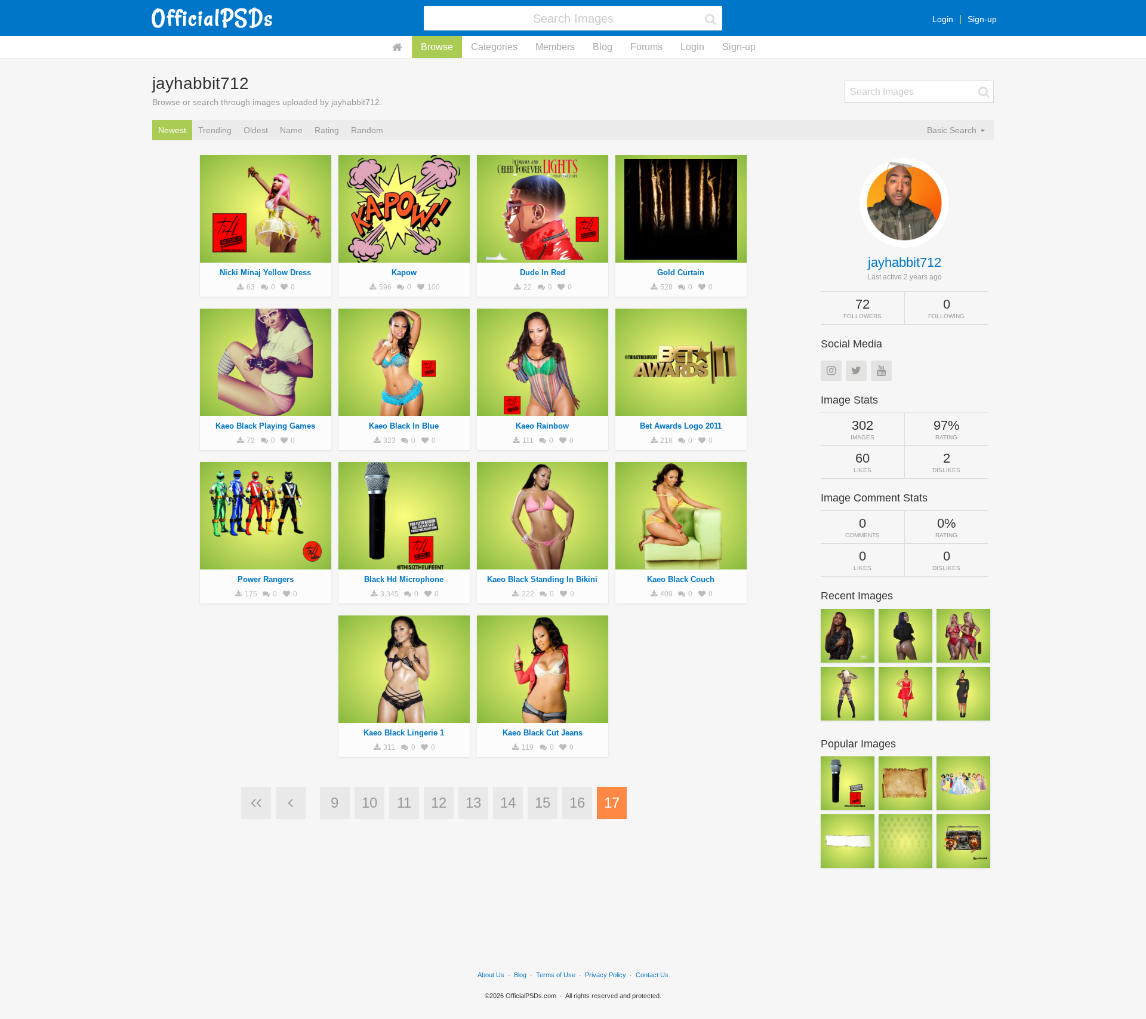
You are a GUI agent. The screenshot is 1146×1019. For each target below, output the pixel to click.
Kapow (404, 272)
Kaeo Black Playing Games (265, 425)
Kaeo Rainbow (542, 425)
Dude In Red (542, 272)
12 (438, 803)
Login (942, 19)
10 (369, 803)
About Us (491, 974)
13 (473, 803)
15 (542, 803)
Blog (602, 47)
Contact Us (652, 974)
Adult (265, 256)
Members (555, 47)
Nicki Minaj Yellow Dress (265, 272)
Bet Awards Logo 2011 (681, 425)
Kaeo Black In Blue (404, 425)
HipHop (681, 256)
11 (404, 803)
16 (577, 803)
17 (612, 803)
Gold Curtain (680, 272)
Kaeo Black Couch (680, 579)
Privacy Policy (605, 974)
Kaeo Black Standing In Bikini (542, 579)
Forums (646, 47)
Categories (494, 47)
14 (508, 803)
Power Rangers (266, 579)
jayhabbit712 (904, 262)
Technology (404, 563)
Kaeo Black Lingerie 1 (403, 732)
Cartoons (404, 256)
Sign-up (982, 19)
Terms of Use (555, 974)
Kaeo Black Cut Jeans (543, 732)
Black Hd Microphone (403, 579)
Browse (437, 47)
